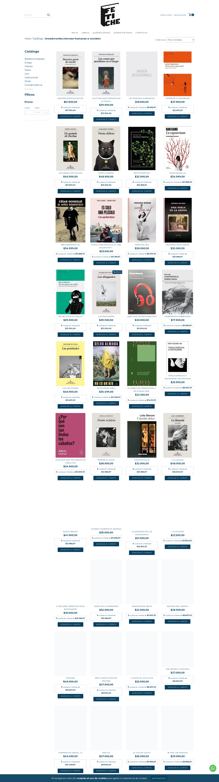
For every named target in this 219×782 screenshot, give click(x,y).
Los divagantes (106, 316)
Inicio (75, 33)
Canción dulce (142, 460)
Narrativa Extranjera (35, 59)
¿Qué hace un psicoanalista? (142, 316)
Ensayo (28, 62)
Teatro (28, 70)
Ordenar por (160, 40)
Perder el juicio (106, 460)
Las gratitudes (70, 388)
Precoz (106, 752)
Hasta (37, 108)
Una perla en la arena (177, 245)
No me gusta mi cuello (70, 316)
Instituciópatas (142, 173)
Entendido (159, 778)
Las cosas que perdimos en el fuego (106, 99)
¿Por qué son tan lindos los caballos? (70, 461)
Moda (28, 81)
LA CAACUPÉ (178, 531)
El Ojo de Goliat (142, 752)
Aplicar (47, 112)
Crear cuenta (166, 15)
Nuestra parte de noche (70, 98)
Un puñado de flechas (70, 173)
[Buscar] (48, 15)
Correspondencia (33, 85)
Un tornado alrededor (142, 98)
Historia (28, 66)
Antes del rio (142, 245)
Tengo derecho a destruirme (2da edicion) (178, 377)
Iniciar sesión (180, 15)
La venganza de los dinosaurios (142, 533)
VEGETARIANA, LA (177, 173)
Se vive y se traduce (177, 752)
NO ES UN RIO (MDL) (106, 388)
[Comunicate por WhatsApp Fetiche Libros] (212, 768)
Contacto (141, 33)
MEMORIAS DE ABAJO (142, 606)
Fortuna (70, 678)
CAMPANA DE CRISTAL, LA (70, 752)
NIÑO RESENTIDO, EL (70, 245)
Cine (27, 73)
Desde (27, 108)
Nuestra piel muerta (177, 606)
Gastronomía (31, 77)
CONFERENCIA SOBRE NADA (177, 316)
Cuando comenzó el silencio (106, 529)
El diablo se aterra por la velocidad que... (142, 389)
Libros (85, 33)
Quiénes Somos (101, 33)
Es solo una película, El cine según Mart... (106, 246)
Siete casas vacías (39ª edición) (106, 679)
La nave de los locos (142, 678)
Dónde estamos (123, 33)
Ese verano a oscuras (177, 669)
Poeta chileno (106, 173)
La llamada (178, 460)
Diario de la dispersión (106, 606)
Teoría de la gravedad (178, 98)
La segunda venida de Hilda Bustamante (70, 607)
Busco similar (70, 531)
